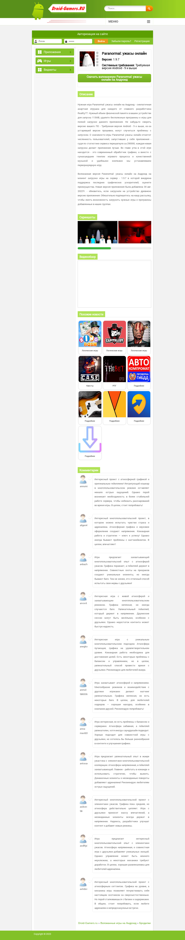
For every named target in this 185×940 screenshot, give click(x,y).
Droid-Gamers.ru (88, 923)
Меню (113, 21)
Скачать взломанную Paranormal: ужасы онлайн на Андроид (114, 78)
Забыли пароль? (121, 41)
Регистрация (142, 41)
